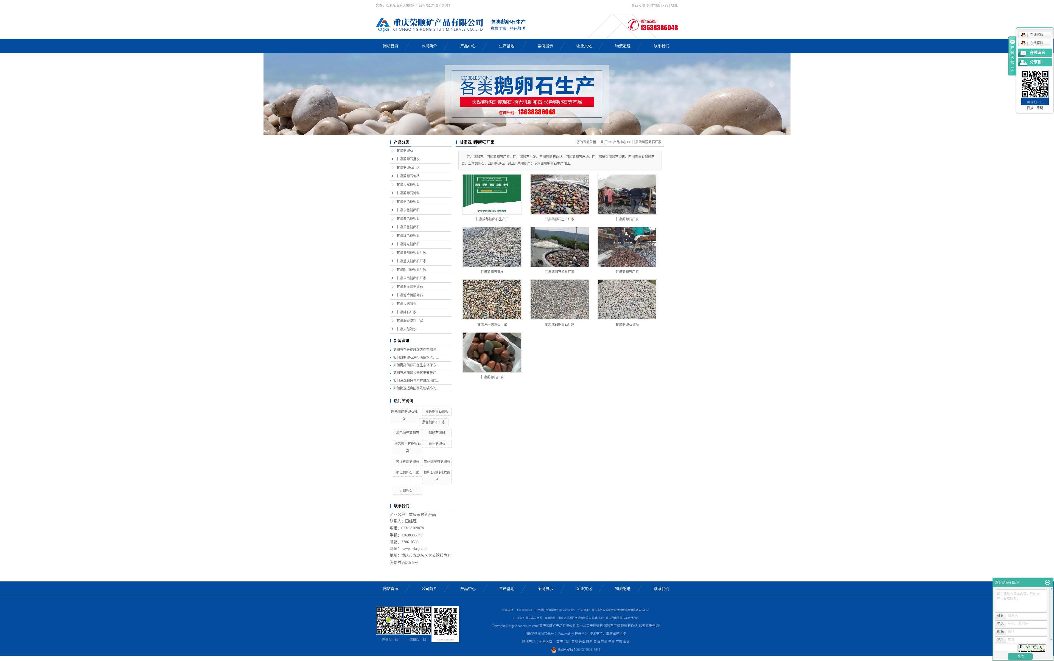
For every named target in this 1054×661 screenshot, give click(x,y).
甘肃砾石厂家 (406, 312)
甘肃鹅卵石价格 (408, 176)
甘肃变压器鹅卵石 (410, 287)
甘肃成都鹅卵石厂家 (559, 325)
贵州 (574, 642)
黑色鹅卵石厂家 (433, 422)
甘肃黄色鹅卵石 (408, 227)
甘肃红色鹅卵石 (408, 236)
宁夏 (611, 642)
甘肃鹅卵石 (405, 151)
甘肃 (604, 642)
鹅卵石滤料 (437, 433)
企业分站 (638, 5)
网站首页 (390, 46)
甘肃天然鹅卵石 (408, 185)
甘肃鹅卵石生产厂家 (559, 219)
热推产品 (528, 642)
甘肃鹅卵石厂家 (408, 168)
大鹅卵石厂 (407, 491)
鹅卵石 (598, 626)
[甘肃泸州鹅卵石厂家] (492, 299)
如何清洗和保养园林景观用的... (416, 380)
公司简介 (429, 46)
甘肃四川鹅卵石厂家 (411, 270)
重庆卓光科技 (616, 634)
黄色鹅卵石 (437, 444)
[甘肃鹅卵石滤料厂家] (559, 247)
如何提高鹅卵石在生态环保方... (416, 365)
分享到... (1037, 62)
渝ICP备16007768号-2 (541, 634)
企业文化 (584, 46)
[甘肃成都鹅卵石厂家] (559, 299)
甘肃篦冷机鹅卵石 (410, 295)
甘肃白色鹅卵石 (408, 219)
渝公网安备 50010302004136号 (578, 650)
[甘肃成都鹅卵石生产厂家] (492, 194)
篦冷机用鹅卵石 (407, 462)
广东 (619, 642)
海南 (626, 642)
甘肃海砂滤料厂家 (410, 321)
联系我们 (661, 46)
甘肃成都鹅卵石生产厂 (492, 219)
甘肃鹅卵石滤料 (408, 193)
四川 (567, 642)
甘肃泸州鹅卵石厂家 (492, 325)
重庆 (559, 642)
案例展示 (545, 46)
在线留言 (1037, 52)
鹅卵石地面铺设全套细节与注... (416, 373)
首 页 (604, 142)
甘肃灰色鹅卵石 (408, 210)
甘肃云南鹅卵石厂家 (411, 278)
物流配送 (622, 46)
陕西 (589, 642)
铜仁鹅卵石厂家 (407, 472)
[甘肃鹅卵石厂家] (627, 194)
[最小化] (1047, 582)
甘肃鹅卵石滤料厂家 (559, 272)
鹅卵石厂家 (612, 626)
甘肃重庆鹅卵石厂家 (411, 261)
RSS (665, 5)
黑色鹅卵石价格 (436, 412)
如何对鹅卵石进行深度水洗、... (416, 357)
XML (674, 5)
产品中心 (468, 46)
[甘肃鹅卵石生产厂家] (559, 194)
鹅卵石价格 (629, 626)
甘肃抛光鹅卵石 (408, 244)
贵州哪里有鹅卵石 (437, 462)
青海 (596, 642)
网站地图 (653, 5)
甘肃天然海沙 (406, 329)
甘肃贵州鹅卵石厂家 (411, 253)
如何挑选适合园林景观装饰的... (416, 388)
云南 (582, 642)
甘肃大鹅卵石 (406, 304)
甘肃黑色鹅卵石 (408, 202)
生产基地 (506, 46)
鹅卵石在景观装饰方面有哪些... (416, 350)
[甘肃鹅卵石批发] (492, 247)
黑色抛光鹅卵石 (407, 433)
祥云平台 (581, 634)
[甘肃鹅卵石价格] (627, 299)
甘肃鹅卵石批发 (408, 159)
